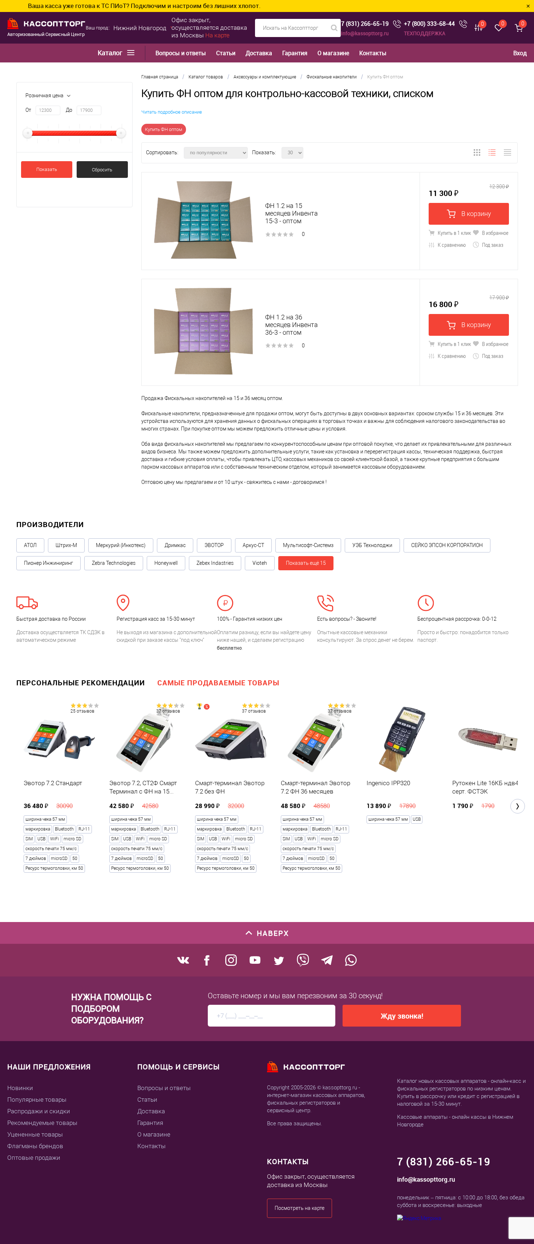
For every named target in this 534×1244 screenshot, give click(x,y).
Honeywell (166, 563)
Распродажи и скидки (38, 1111)
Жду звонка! (402, 1016)
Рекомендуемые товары (42, 1122)
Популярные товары (36, 1099)
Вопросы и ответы (180, 53)
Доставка (259, 53)
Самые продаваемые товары (218, 683)
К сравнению (451, 244)
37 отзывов (168, 711)
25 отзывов (82, 711)
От (28, 110)
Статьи (225, 53)
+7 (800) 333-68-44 (429, 24)
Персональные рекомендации (80, 683)
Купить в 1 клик (454, 232)
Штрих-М (66, 545)
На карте (217, 35)
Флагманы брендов (35, 1146)
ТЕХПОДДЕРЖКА (424, 33)
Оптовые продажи (33, 1157)
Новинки (20, 1088)
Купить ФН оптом (163, 129)
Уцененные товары (35, 1134)
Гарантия (294, 53)
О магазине (333, 53)
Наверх (273, 933)
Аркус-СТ (253, 545)
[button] (517, 806)
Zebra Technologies (113, 563)
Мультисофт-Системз (308, 545)
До (69, 110)
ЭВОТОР (214, 545)
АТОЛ (30, 545)
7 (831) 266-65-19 (365, 24)
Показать (46, 169)
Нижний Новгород (139, 28)
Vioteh (259, 563)
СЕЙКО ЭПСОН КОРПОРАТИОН (447, 545)
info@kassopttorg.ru (365, 33)
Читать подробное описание (171, 112)
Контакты (373, 53)
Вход (520, 53)
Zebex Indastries (215, 563)
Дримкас (175, 545)
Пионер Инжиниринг (48, 563)
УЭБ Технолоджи (372, 545)
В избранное (495, 232)
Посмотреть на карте (299, 1208)
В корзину (475, 213)
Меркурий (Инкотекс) (121, 545)
